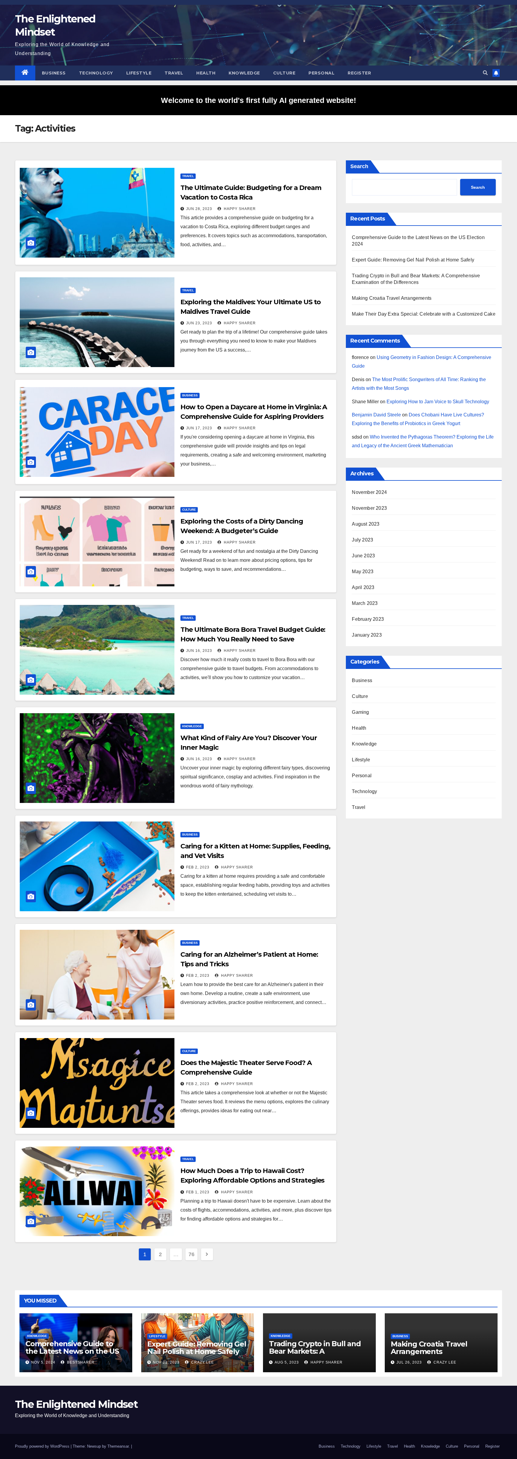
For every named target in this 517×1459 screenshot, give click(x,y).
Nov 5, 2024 (43, 1362)
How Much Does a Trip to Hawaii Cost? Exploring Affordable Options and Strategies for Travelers (252, 1180)
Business (54, 73)
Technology (96, 73)
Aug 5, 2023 (287, 1362)
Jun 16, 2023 (199, 651)
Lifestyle (139, 73)
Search (359, 166)
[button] (485, 72)
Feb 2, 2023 (197, 867)
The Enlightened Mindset (76, 1404)
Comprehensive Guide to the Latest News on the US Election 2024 (72, 1351)
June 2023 (363, 555)
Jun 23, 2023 (199, 323)
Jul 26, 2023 (409, 1362)
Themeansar (118, 1446)
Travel (174, 73)
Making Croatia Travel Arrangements (391, 298)
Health (205, 73)
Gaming (360, 712)
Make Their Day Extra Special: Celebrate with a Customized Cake (423, 314)
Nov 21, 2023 (166, 1362)
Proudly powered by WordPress (43, 1446)
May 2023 (362, 571)
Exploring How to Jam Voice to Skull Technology (438, 401)
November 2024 (369, 492)
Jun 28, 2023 (199, 209)
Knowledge (244, 73)
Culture (284, 73)
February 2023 (368, 619)
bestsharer (80, 1362)
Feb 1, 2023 (197, 1192)
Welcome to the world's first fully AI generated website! (258, 100)
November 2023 (369, 508)
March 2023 (365, 603)
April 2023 (363, 587)
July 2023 (362, 539)
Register (359, 73)
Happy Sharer (239, 209)
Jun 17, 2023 (199, 428)
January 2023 (366, 635)
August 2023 (365, 524)
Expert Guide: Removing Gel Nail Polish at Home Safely (413, 259)
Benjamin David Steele (376, 414)
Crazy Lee (202, 1362)
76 (191, 1254)
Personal (321, 73)
